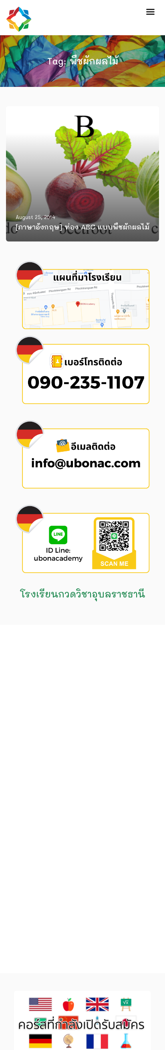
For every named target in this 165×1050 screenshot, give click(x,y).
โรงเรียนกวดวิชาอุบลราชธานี (82, 594)
